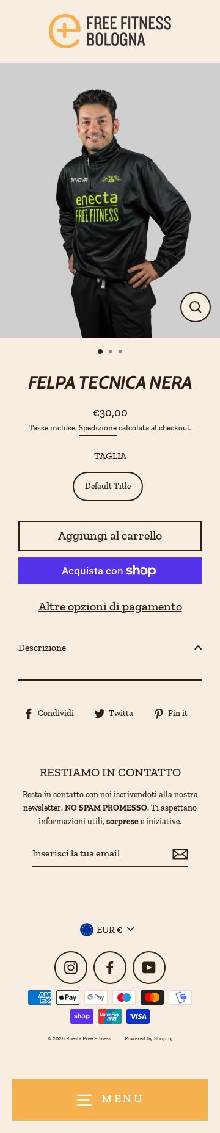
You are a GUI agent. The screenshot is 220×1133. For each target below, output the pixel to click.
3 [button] (122, 353)
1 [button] (101, 352)
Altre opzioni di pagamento (110, 606)
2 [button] (112, 353)
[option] (110, 200)
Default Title (108, 486)
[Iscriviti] (178, 854)
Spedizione (98, 427)
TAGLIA (110, 456)
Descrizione (42, 647)
